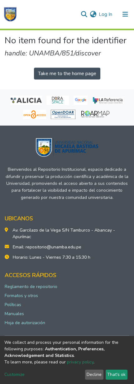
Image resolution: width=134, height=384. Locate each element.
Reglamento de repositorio (31, 287)
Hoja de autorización (25, 323)
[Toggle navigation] (125, 14)
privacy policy (80, 362)
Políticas (13, 305)
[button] (93, 14)
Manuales (14, 314)
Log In (106, 14)
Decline (94, 374)
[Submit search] (84, 14)
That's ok (116, 374)
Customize (14, 374)
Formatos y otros (21, 296)
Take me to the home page (67, 73)
